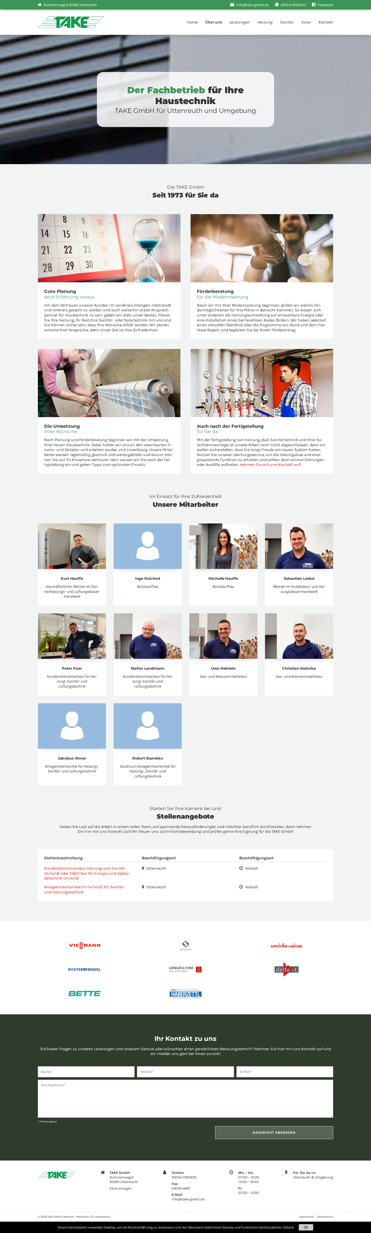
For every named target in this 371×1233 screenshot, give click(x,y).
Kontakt (326, 22)
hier (88, 831)
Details (288, 1227)
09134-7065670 (184, 1177)
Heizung (265, 22)
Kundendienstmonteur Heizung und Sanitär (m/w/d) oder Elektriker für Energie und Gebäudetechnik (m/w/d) (87, 873)
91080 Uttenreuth (70, 5)
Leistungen (240, 22)
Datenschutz (325, 1216)
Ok (306, 1227)
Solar (306, 22)
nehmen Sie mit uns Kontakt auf (270, 464)
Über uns (213, 22)
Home (192, 22)
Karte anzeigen (121, 1188)
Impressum (306, 1216)
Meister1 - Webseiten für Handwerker (86, 1216)
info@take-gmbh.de (188, 1199)
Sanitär (287, 22)
